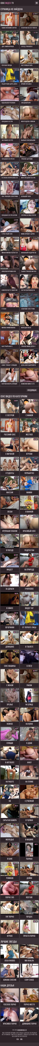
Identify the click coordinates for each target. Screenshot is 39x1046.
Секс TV (7, 3)
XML (21, 1039)
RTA (18, 1039)
